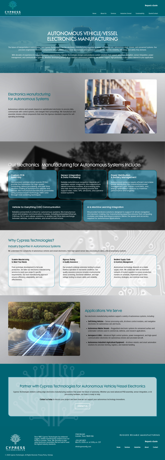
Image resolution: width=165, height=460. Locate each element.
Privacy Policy (42, 455)
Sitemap (50, 455)
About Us (103, 13)
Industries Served (125, 13)
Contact (155, 447)
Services (113, 13)
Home (94, 13)
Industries (137, 447)
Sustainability (140, 13)
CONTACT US (82, 406)
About (147, 447)
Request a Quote (151, 6)
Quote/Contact (153, 13)
